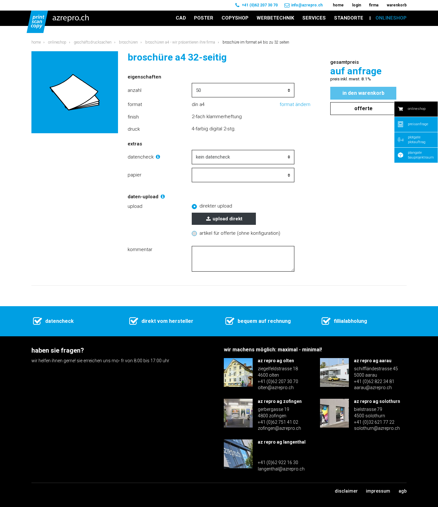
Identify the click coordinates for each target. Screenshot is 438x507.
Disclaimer (346, 491)
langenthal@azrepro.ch (281, 468)
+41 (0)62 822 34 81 (374, 381)
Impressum (378, 491)
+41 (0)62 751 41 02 (278, 422)
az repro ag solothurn (377, 401)
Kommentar (140, 249)
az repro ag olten (276, 360)
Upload (135, 206)
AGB (403, 491)
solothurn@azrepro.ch (377, 428)
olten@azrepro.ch (276, 387)
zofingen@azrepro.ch (279, 428)
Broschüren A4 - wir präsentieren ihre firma (180, 42)
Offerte (363, 108)
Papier (134, 175)
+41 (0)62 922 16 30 (278, 462)
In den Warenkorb (363, 93)
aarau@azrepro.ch (373, 387)
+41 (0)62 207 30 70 (260, 5)
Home (36, 42)
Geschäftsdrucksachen (93, 42)
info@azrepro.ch (307, 5)
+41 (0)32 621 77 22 (374, 422)
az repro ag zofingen (280, 401)
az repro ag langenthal (282, 442)
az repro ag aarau (373, 360)
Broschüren (128, 42)
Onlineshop (57, 42)
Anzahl (134, 90)
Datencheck (141, 157)
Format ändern (295, 104)
